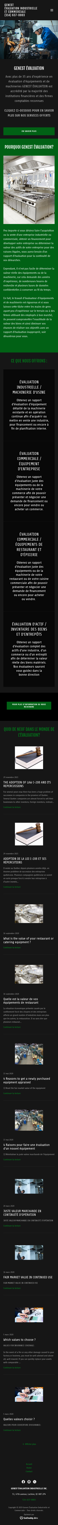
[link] (21, 15)
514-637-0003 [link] (29, 1500)
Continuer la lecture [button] (12, 807)
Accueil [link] (29, 1464)
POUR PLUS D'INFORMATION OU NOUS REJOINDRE (29, 705)
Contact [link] (29, 1471)
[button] (52, 10)
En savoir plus (29, 131)
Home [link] (29, 1468)
